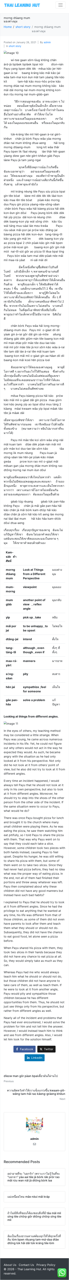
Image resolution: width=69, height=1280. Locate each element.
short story (15, 46)
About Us (10, 1265)
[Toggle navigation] (60, 5)
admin (47, 42)
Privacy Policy (45, 1265)
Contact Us (26, 1265)
